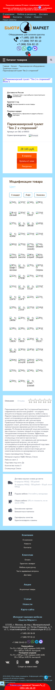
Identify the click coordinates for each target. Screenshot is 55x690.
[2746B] (32, 318)
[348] (32, 202)
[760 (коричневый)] (15, 255)
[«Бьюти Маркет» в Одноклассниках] (17, 662)
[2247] (41, 286)
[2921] (32, 339)
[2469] (41, 307)
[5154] (32, 234)
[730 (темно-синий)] (32, 244)
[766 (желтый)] (24, 255)
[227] (32, 297)
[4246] (41, 223)
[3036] (24, 349)
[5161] (24, 234)
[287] (24, 328)
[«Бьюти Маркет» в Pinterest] (37, 662)
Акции (6, 16)
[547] (32, 370)
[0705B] (24, 276)
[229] (15, 276)
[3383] (41, 213)
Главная (6, 66)
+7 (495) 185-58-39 (27, 633)
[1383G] (15, 339)
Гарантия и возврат (27, 563)
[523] (15, 370)
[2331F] (24, 307)
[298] (15, 307)
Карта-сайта (27, 609)
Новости (38, 16)
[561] (15, 381)
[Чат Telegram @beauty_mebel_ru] (29, 49)
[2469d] (15, 318)
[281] (41, 318)
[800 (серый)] (32, 255)
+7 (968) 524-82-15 (19, 642)
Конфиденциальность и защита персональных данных (23, 680)
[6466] (15, 360)
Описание (9, 400)
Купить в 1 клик (27, 161)
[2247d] (15, 297)
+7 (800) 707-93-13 (27, 637)
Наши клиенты (9, 19)
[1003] (41, 276)
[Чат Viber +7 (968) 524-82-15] (19, 49)
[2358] (32, 307)
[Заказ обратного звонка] (16, 39)
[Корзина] (27, 53)
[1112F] (32, 286)
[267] (24, 318)
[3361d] (24, 265)
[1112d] (24, 286)
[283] (15, 328)
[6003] (15, 244)
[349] (15, 202)
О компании (8, 14)
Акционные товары (27, 589)
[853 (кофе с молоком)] (15, 265)
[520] (41, 360)
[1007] (24, 202)
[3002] (41, 328)
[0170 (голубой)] (24, 360)
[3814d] (24, 223)
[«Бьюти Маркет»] (27, 32)
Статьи (28, 16)
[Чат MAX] (40, 8)
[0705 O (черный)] (41, 265)
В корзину (27, 155)
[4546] (32, 349)
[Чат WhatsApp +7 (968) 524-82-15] (24, 49)
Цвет (12, 186)
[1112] (15, 286)
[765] (32, 276)
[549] (41, 370)
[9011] (41, 202)
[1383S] (24, 339)
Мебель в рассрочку (26, 14)
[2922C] (41, 339)
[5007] (24, 213)
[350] (15, 223)
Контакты (17, 16)
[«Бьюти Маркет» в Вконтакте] (8, 662)
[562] (24, 381)
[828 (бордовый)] (41, 255)
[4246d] (15, 234)
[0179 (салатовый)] (32, 360)
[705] (32, 265)
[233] (41, 297)
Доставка (43, 14)
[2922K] (15, 349)
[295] (32, 328)
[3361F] (32, 213)
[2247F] (24, 297)
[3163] (41, 234)
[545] (24, 370)
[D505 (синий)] (32, 381)
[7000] (24, 244)
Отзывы (21, 400)
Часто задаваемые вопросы (27, 571)
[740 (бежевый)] (41, 244)
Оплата (27, 560)
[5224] (41, 349)
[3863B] (32, 223)
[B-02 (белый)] (15, 213)
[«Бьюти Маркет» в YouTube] (27, 662)
